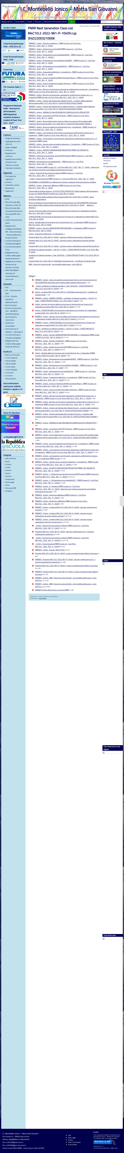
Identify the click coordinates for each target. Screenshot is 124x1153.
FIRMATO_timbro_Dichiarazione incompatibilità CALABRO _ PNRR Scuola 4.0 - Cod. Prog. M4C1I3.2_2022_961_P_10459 (66, 366)
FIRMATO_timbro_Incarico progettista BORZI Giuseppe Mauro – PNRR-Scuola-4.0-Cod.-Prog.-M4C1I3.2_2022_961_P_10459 (64, 79)
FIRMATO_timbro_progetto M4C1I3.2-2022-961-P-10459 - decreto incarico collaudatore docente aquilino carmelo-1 (63, 514)
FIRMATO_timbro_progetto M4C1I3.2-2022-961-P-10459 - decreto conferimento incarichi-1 (66, 508)
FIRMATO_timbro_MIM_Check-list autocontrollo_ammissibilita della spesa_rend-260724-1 (66, 579)
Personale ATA (10, 488)
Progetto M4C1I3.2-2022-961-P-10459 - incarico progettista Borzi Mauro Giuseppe (66, 553)
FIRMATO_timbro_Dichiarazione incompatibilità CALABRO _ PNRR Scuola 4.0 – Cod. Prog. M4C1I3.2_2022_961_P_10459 (62, 61)
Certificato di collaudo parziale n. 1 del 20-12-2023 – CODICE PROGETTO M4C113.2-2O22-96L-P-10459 (64, 250)
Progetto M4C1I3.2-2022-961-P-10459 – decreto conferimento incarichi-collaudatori (61, 237)
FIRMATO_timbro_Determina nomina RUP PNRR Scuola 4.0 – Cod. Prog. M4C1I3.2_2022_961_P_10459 (55, 50)
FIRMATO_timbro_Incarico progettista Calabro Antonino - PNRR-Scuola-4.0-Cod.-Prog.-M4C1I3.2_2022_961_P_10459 (65, 391)
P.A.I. (7, 287)
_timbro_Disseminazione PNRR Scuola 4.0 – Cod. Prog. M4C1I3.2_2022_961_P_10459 (61, 178)
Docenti (8, 470)
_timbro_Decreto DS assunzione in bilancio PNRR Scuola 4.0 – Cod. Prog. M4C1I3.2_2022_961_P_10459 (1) (56, 174)
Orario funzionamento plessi (13, 221)
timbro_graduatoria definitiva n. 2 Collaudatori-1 (47, 234)
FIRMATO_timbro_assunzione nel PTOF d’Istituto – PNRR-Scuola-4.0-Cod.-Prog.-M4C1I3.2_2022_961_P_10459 (59, 116)
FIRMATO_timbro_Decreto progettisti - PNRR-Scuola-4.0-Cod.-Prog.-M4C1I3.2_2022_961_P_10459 (61, 342)
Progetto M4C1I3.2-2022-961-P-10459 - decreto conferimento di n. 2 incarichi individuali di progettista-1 (64, 533)
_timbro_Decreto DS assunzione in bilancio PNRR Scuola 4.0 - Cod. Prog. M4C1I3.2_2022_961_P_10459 (62, 527)
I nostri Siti (9, 372)
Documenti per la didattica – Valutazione (14, 330)
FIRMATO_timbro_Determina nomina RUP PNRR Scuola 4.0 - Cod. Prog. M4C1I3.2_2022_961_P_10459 (61, 348)
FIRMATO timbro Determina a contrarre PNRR (52, 590)
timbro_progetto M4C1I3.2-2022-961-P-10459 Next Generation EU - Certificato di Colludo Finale (66, 293)
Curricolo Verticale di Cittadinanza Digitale (13, 242)
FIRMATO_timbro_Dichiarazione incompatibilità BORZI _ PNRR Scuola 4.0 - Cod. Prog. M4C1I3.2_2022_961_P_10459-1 (67, 360)
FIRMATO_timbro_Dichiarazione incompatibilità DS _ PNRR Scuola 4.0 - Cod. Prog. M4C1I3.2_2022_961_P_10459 (65, 372)
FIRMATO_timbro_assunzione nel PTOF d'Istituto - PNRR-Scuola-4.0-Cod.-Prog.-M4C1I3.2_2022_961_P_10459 (65, 430)
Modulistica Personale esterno (55, 21)
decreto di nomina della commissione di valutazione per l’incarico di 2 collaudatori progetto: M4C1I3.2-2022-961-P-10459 (63, 212)
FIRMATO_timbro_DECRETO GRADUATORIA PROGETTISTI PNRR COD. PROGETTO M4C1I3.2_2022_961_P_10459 (59, 151)
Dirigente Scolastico (12, 138)
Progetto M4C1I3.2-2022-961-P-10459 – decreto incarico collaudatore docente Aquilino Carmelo (62, 241)
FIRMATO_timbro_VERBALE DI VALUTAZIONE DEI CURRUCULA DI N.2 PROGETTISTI (59, 112)
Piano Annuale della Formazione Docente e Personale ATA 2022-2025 (14, 212)
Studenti (8, 491)
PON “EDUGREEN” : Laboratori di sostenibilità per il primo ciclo (12, 274)
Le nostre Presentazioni (10, 377)
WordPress (106, 1148)
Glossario (38, 21)
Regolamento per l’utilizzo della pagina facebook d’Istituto (13, 255)
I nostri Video (10, 366)
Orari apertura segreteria (10, 177)
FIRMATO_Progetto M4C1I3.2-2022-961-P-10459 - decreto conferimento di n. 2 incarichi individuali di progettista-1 (65, 560)
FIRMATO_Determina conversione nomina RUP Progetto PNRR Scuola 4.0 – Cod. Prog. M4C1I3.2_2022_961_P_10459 (61, 157)
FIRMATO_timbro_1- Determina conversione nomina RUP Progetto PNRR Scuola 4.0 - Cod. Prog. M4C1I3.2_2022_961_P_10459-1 (67, 475)
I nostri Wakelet (11, 369)
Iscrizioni (8, 182)
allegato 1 (90, 205)
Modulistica (9, 188)
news (7, 485)
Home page (9, 482)
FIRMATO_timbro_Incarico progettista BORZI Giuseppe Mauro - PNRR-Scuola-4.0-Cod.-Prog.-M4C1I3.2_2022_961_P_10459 (66, 385)
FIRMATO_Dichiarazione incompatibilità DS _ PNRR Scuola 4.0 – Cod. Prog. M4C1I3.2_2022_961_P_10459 (56, 162)
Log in (72, 21)
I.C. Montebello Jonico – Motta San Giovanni (68, 9)
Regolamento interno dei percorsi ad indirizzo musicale (13, 162)
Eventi (7, 473)
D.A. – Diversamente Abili (13, 292)
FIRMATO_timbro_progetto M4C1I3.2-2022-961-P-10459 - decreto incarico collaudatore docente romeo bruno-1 (63, 520)
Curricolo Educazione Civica (13, 248)
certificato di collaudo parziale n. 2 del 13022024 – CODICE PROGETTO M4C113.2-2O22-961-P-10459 (64, 256)
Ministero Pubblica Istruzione (109, 159)
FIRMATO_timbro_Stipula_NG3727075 (50, 550)
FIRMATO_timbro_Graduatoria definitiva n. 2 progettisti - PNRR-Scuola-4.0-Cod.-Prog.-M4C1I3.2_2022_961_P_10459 (65, 378)
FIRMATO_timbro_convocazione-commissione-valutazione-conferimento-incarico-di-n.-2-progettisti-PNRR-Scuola (63, 139)
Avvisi (7, 461)
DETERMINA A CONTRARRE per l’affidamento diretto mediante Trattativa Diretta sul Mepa (62, 182)
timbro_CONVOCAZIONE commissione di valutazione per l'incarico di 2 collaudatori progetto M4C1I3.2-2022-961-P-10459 (66, 311)
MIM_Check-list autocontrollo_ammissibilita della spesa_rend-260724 (55, 264)
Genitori (8, 476)
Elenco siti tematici (12, 355)
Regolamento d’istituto (10, 154)
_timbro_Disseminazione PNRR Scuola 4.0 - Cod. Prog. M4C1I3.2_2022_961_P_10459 (55, 545)
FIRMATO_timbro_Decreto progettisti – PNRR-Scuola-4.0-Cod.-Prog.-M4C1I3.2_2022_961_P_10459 (55, 44)
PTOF (7, 199)
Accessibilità (20, 21)
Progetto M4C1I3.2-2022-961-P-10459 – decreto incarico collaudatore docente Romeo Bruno (64, 246)
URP (69, 1135)
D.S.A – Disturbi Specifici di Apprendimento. (11, 299)
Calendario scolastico (13, 168)
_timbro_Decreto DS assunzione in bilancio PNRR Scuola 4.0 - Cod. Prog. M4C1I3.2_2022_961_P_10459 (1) (62, 539)
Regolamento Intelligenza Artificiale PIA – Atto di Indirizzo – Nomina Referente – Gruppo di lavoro (13, 232)
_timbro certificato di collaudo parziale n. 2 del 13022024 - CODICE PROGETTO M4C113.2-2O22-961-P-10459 (64, 287)
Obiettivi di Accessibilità (10, 324)
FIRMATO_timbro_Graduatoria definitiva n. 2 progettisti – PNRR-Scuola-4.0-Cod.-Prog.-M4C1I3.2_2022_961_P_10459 (61, 73)
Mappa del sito (7, 21)
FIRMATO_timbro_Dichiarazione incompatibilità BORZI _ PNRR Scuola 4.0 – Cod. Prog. (61, 55)
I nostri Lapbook (11, 357)
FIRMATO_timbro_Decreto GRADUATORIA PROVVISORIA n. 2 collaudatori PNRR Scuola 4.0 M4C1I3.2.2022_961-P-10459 (62, 229)
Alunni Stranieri (11, 305)
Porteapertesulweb (110, 166)
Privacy (70, 1140)
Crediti (29, 21)
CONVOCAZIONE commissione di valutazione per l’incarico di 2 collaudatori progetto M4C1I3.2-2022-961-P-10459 (64, 217)
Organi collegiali (11, 147)
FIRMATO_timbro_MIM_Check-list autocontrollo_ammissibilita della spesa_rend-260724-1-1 (66, 585)
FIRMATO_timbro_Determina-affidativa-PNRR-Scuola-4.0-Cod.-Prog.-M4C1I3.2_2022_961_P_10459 (55, 186)
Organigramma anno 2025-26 (13, 143)
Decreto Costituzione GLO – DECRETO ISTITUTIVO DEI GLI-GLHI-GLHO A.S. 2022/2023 (13, 314)
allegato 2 (32, 207)
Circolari (8, 464)
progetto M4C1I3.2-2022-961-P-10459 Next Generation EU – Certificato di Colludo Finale (62, 261)
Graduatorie (9, 479)
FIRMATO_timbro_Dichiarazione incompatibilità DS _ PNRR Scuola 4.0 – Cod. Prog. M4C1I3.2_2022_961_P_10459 (59, 67)
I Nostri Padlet (10, 361)
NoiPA (105, 163)
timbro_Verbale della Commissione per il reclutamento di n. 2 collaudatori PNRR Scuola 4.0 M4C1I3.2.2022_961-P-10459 (62, 223)
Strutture (9, 150)
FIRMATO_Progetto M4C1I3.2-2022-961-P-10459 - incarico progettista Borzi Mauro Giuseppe (66, 573)
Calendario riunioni (12, 185)
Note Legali (72, 1137)
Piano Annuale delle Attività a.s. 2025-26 (13, 203)
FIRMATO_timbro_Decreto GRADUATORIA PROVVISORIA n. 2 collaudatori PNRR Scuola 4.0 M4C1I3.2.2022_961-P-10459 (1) (67, 336)
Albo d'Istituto (10, 458)
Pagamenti (9, 191)
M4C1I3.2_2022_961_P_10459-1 (41, 57)
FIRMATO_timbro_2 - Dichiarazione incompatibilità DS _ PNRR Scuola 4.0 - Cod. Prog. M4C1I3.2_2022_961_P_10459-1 (66, 481)
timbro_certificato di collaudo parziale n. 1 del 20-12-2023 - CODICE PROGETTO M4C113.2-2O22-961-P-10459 (64, 330)
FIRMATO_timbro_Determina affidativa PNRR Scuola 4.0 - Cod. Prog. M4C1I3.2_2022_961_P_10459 (60, 496)
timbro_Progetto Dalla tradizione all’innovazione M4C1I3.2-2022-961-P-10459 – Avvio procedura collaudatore (61, 198)
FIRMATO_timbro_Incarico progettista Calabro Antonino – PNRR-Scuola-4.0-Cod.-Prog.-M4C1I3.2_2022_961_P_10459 (62, 84)
